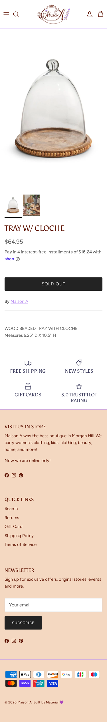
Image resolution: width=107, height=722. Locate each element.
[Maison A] (53, 14)
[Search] (19, 14)
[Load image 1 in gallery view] (53, 109)
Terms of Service (21, 544)
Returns (12, 517)
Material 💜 (55, 702)
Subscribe (23, 623)
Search (11, 508)
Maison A (19, 301)
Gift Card (14, 526)
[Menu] (6, 14)
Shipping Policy (19, 535)
